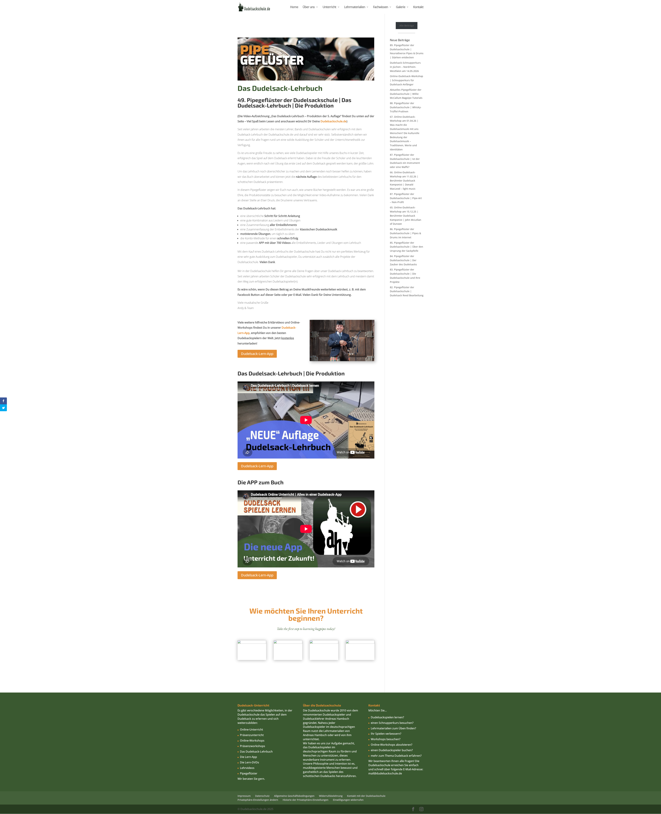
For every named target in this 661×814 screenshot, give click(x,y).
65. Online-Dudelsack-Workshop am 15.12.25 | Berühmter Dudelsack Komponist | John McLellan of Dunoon (405, 215)
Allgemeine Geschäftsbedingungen (294, 795)
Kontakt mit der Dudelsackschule (366, 795)
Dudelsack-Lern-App (257, 353)
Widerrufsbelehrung (331, 795)
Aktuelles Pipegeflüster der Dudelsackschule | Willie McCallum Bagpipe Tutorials (406, 94)
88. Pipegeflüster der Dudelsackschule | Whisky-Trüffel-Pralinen (405, 107)
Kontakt (418, 7)
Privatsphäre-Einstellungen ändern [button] (258, 799)
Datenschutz (262, 795)
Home (294, 7)
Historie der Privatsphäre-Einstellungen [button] (305, 799)
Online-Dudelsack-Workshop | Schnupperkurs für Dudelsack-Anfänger (406, 80)
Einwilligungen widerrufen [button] (348, 799)
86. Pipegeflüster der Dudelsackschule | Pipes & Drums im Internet (405, 233)
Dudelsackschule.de (334, 121)
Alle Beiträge (406, 25)
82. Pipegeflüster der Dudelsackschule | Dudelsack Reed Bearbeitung (406, 291)
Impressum (244, 795)
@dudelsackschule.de (388, 773)
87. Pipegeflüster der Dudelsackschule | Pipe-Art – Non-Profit (406, 198)
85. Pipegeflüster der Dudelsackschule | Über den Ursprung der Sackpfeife (406, 247)
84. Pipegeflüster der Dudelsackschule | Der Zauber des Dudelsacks (403, 260)
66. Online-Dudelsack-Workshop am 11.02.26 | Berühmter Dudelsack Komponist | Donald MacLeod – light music (404, 180)
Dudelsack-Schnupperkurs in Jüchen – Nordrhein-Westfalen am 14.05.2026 (405, 67)
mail (371, 773)
